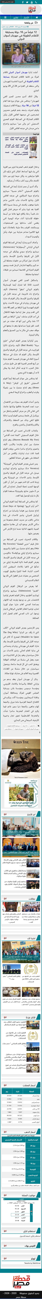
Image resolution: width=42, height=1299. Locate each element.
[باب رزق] (21, 793)
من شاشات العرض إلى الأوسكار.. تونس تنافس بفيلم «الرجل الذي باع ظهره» (16, 146)
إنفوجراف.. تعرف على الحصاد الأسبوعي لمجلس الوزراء (16, 153)
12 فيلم (36, 106)
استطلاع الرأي (29, 1231)
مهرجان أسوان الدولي (18, 72)
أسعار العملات (29, 1085)
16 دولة (25, 106)
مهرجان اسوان (19, 729)
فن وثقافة (28, 22)
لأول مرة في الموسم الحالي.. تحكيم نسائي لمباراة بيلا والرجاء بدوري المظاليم (16, 139)
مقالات (32, 898)
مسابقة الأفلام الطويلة (13, 726)
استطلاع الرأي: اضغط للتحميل (30, 1235)
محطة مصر (8, 729)
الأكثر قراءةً (30, 1017)
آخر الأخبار (31, 814)
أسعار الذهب (29, 1132)
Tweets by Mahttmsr (32, 1262)
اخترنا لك (31, 938)
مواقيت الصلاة (28, 1195)
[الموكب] (21, 759)
